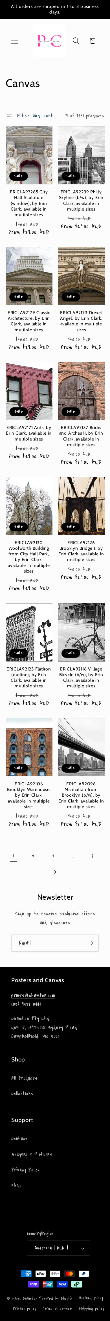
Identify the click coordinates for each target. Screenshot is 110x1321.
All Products (24, 1078)
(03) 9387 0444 (26, 1004)
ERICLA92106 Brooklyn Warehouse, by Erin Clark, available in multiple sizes (29, 795)
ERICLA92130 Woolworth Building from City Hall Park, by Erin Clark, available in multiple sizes (29, 557)
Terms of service (57, 1308)
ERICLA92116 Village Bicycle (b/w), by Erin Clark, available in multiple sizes (81, 677)
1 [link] (13, 856)
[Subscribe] (90, 943)
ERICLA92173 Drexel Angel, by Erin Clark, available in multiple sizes (81, 321)
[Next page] (55, 872)
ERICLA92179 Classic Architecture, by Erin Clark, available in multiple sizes (29, 321)
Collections (22, 1093)
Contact (19, 1138)
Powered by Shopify (55, 1298)
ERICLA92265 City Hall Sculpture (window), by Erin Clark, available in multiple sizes (29, 203)
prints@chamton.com (33, 995)
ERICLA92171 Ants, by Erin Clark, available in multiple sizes (29, 433)
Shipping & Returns (31, 1154)
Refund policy (91, 1298)
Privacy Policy (25, 1170)
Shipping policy (91, 1308)
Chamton (30, 1298)
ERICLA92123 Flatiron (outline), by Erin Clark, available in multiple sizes (28, 677)
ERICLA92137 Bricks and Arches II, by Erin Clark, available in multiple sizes (81, 436)
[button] (14, 41)
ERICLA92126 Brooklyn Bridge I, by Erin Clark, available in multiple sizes (81, 551)
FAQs (16, 1185)
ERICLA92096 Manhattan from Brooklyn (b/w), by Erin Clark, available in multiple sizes (81, 795)
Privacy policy (24, 1308)
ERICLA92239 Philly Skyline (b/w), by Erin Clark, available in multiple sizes (81, 200)
